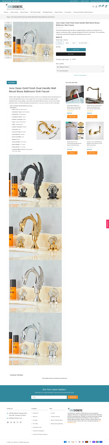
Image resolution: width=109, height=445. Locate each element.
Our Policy (35, 423)
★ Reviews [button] (107, 224)
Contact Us (35, 413)
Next (8, 57)
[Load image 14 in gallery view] (8, 52)
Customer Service (55, 416)
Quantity (58, 46)
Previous (8, 23)
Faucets (6, 12)
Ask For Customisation (80, 75)
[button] (93, 6)
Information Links (37, 427)
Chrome (60, 43)
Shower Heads (14, 12)
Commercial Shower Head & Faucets (83, 12)
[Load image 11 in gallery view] (8, 28)
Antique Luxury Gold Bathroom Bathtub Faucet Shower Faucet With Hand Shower (94, 143)
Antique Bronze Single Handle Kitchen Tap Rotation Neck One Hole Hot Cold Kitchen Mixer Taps (94, 107)
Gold (74, 43)
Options (92, 116)
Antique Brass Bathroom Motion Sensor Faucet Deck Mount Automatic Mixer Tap (74, 107)
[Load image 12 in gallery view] (8, 36)
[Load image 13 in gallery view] (8, 44)
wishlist (60, 59)
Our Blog (35, 420)
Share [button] (74, 59)
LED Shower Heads (35, 12)
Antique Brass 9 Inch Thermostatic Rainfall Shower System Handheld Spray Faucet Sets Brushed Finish (74, 143)
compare (66, 59)
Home (8, 17)
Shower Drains (58, 12)
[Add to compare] (83, 90)
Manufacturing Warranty (57, 423)
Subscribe (73, 397)
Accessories (68, 12)
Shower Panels (24, 12)
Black (67, 43)
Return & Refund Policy (57, 420)
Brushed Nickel (83, 43)
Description (11, 82)
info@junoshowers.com (15, 418)
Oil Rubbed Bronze (47, 12)
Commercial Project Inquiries (40, 434)
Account (53, 413)
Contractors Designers (38, 430)
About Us (35, 416)
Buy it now (71, 54)
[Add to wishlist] (83, 87)
